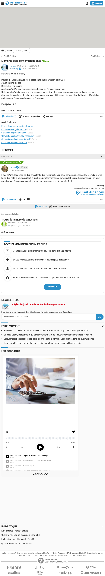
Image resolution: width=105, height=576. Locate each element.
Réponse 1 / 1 (7, 156)
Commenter (10, 199)
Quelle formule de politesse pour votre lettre (20, 535)
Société (46, 553)
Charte (36, 556)
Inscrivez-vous (22, 553)
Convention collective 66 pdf (14, 142)
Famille (18, 51)
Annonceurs (53, 556)
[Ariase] (65, 572)
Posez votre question (31, 116)
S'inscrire (52, 287)
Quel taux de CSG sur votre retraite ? (17, 543)
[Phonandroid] (91, 573)
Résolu (46, 61)
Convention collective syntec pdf (15, 139)
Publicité (53, 553)
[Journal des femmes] (14, 567)
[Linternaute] (65, 567)
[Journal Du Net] (39, 567)
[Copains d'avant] (14, 573)
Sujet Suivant (96, 56)
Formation (43, 556)
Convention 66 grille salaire (13, 129)
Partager (50, 116)
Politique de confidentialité (77, 553)
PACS (26, 51)
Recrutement (62, 553)
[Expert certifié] (20, 68)
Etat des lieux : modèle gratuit (14, 530)
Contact (29, 556)
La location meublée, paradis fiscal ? (17, 539)
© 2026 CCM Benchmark (78, 556)
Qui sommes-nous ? (9, 553)
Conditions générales (35, 553)
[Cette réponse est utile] (20, 199)
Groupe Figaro (63, 556)
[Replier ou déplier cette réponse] (102, 156)
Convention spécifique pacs (13, 132)
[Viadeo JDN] (39, 573)
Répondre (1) (10, 116)
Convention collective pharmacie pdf (17, 136)
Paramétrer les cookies (95, 553)
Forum (9, 51)
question (98, 3)
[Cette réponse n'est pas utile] (28, 199)
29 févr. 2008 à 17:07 (29, 69)
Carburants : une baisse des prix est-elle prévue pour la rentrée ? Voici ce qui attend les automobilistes (49, 339)
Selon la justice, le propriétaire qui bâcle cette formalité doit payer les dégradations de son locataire (48, 334)
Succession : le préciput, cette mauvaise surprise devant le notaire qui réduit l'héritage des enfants (47, 330)
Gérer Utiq (22, 556)
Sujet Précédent (10, 56)
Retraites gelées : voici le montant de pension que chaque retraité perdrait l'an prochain (42, 343)
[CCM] (91, 567)
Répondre (42, 206)
